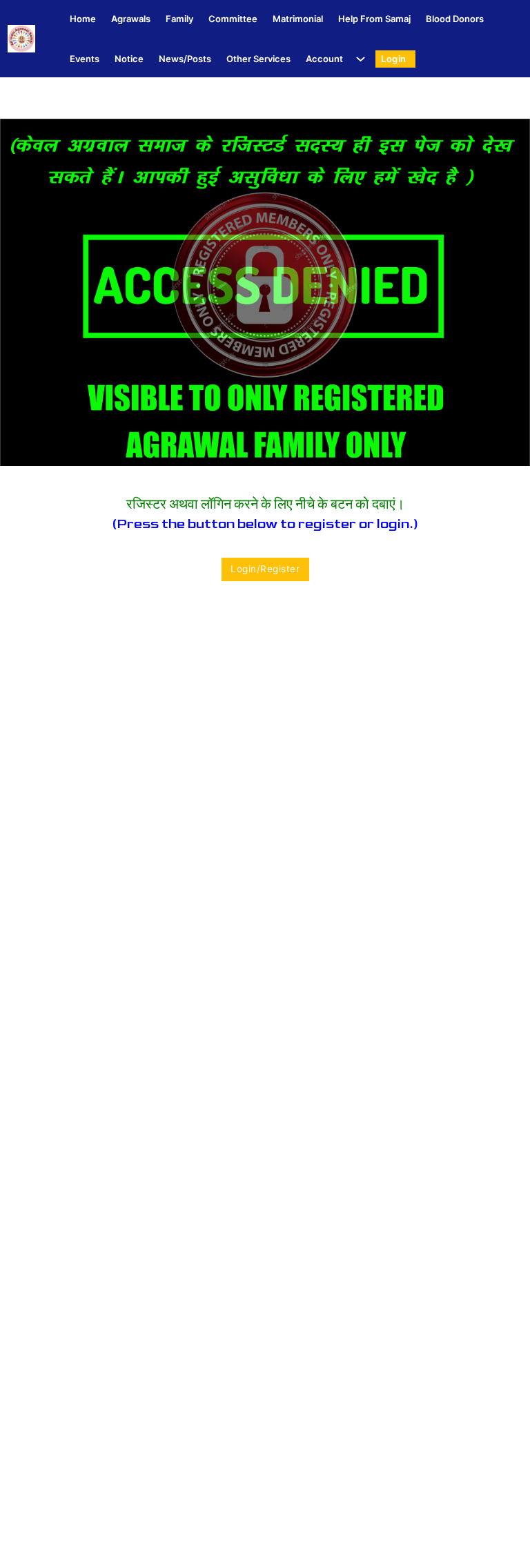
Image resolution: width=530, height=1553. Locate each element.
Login (393, 58)
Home (83, 18)
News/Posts (185, 58)
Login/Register (265, 568)
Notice (129, 58)
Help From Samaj (374, 18)
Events (84, 58)
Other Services (258, 58)
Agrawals (130, 18)
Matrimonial (298, 18)
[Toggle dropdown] (358, 59)
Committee (232, 18)
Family (179, 18)
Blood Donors (455, 18)
